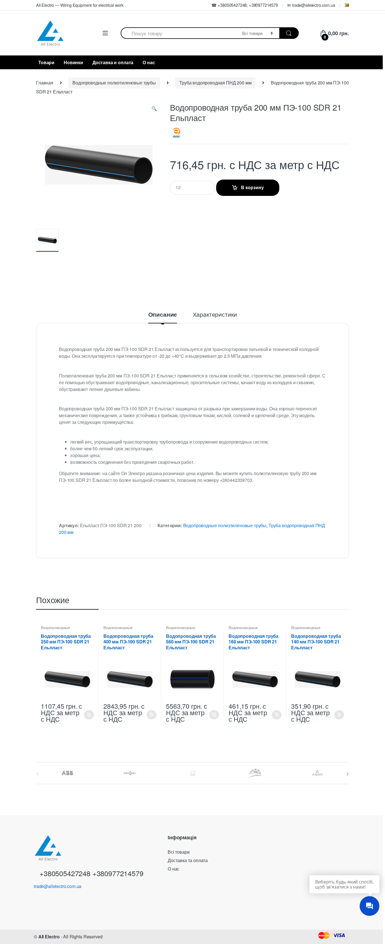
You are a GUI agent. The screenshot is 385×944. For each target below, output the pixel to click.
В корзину (252, 187)
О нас (149, 62)
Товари (46, 62)
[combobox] (178, 33)
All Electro (49, 936)
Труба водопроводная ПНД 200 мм (215, 82)
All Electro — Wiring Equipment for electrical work (79, 5)
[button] (154, 109)
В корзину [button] (89, 714)
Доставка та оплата (188, 860)
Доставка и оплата (112, 62)
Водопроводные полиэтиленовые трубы (114, 82)
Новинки (73, 62)
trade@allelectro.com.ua (57, 886)
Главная (44, 82)
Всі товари (178, 852)
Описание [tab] (162, 315)
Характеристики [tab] (215, 314)
